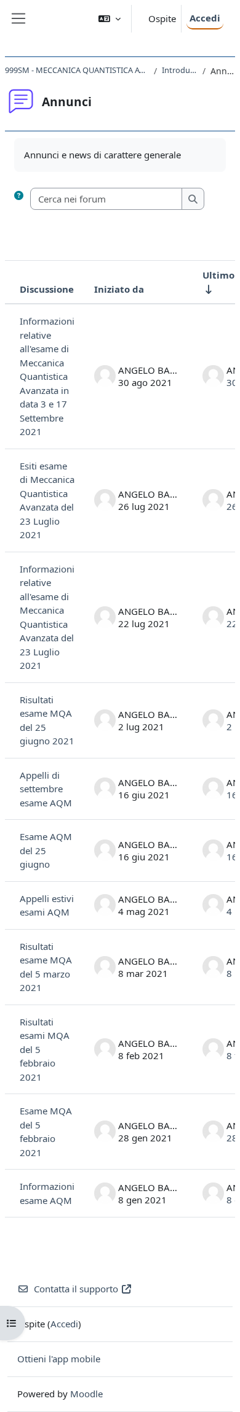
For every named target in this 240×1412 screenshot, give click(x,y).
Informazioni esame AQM (47, 1193)
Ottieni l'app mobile (58, 1358)
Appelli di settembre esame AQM (46, 789)
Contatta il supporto (76, 1289)
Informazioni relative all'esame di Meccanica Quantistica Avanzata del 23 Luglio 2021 (47, 617)
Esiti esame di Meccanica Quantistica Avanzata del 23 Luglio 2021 (47, 500)
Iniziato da (119, 289)
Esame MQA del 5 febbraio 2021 (46, 1132)
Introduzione (180, 69)
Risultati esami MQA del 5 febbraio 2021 (45, 1049)
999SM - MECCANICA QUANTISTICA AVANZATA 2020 (77, 69)
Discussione (47, 289)
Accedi (205, 18)
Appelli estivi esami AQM (47, 905)
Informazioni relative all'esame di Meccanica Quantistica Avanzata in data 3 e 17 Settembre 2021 (47, 376)
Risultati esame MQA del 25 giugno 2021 (47, 720)
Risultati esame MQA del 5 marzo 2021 (46, 967)
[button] (109, 18)
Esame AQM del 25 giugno (46, 850)
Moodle (86, 1393)
